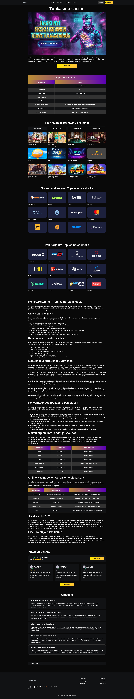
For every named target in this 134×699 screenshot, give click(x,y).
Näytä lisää (67, 584)
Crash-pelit (76, 128)
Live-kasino (56, 128)
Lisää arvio (97, 558)
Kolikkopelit (95, 128)
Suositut (36, 128)
